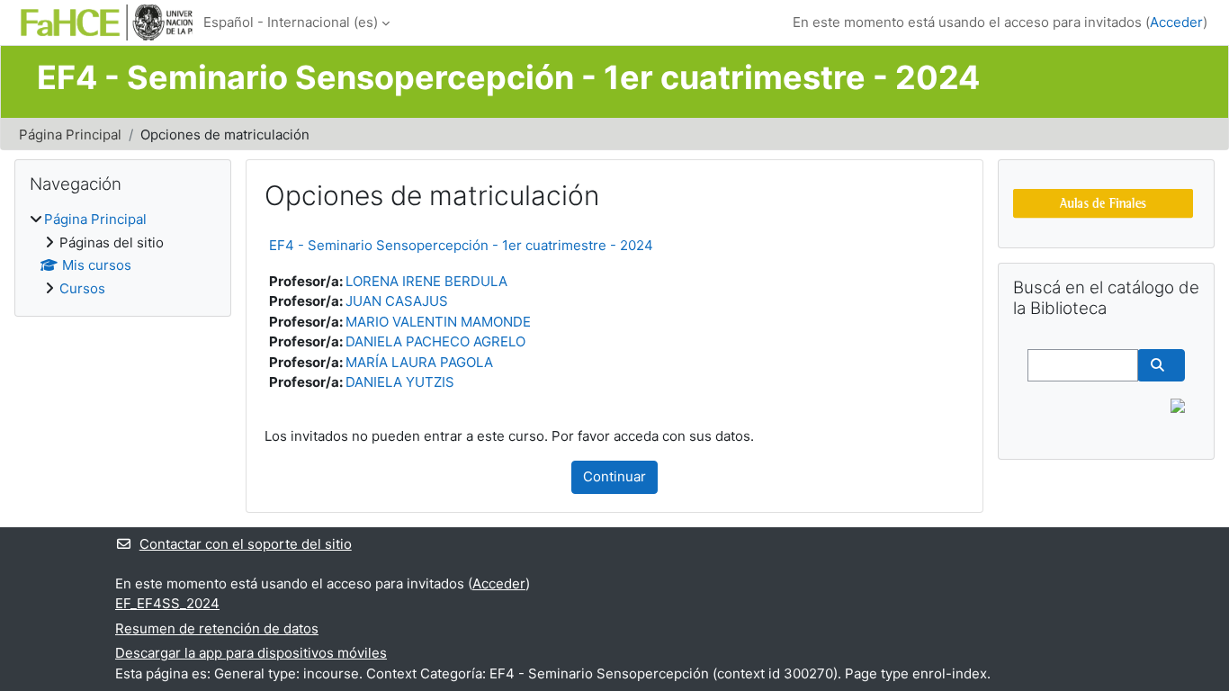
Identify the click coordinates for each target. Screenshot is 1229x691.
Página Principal (70, 134)
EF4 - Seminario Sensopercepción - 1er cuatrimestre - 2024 (461, 245)
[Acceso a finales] (1103, 202)
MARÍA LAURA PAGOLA (419, 362)
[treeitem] (123, 254)
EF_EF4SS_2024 (167, 603)
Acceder (1176, 22)
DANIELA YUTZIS (399, 381)
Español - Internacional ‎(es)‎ (290, 22)
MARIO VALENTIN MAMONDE (438, 321)
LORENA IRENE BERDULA (426, 281)
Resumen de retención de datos (216, 628)
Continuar (614, 476)
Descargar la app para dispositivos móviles (251, 652)
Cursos (82, 288)
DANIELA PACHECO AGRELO (435, 341)
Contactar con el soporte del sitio (245, 543)
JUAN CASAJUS (396, 301)
